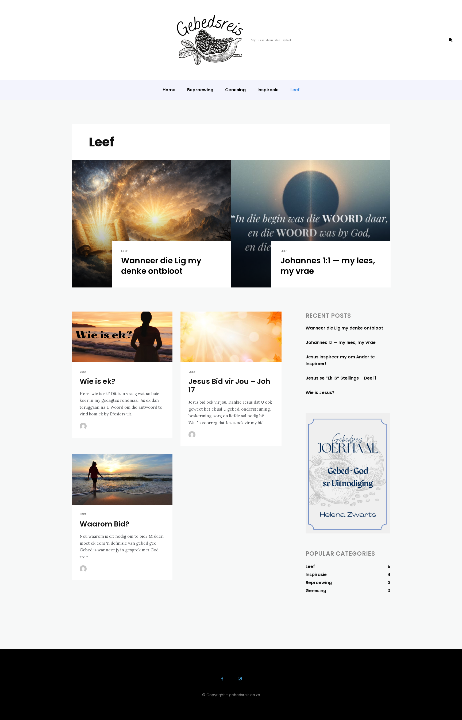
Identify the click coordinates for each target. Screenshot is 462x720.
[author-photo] (84, 426)
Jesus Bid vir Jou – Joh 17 (229, 385)
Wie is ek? (98, 381)
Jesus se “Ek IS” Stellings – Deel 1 (341, 378)
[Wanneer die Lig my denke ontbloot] (151, 223)
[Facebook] (222, 679)
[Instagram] (239, 679)
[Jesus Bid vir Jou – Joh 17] (230, 337)
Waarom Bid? (104, 524)
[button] (450, 40)
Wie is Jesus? (320, 392)
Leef (124, 251)
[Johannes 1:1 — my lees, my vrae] (310, 223)
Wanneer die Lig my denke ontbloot (344, 328)
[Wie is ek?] (122, 337)
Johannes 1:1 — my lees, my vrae (341, 342)
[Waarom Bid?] (122, 479)
